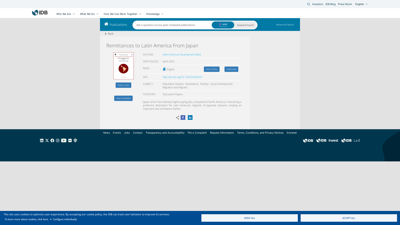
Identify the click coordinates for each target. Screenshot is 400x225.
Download (231, 69)
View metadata (123, 98)
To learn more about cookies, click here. (27, 219)
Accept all (348, 218)
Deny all (249, 218)
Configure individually (65, 219)
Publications (118, 24)
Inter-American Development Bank (182, 54)
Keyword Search (245, 25)
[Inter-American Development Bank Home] (40, 14)
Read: (146, 68)
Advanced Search (285, 24)
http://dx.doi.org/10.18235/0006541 (182, 77)
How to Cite (123, 85)
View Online (212, 69)
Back (110, 33)
